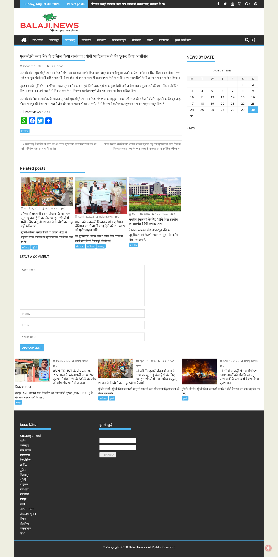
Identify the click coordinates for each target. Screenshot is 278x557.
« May (191, 128)
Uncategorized (30, 435)
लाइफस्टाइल (119, 40)
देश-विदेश (38, 40)
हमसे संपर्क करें (183, 40)
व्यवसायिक (25, 528)
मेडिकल (136, 40)
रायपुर (18, 402)
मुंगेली (35, 247)
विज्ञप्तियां (164, 40)
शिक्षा (22, 533)
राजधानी (101, 40)
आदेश (23, 440)
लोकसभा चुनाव (28, 514)
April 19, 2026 (230, 361)
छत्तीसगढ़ (70, 40)
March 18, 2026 (140, 214)
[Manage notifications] (268, 548)
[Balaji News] (24, 39)
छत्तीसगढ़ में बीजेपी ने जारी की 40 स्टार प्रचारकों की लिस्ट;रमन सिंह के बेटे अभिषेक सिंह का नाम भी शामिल (58, 146)
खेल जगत (80, 246)
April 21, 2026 (32, 208)
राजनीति (86, 40)
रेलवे (22, 504)
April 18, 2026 (86, 216)
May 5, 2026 (63, 361)
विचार (150, 40)
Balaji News (56, 66)
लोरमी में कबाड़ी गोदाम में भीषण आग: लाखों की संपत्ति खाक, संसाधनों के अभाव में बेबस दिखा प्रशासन (140, 4)
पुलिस (23, 470)
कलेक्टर (24, 445)
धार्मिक (23, 465)
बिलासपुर (54, 40)
